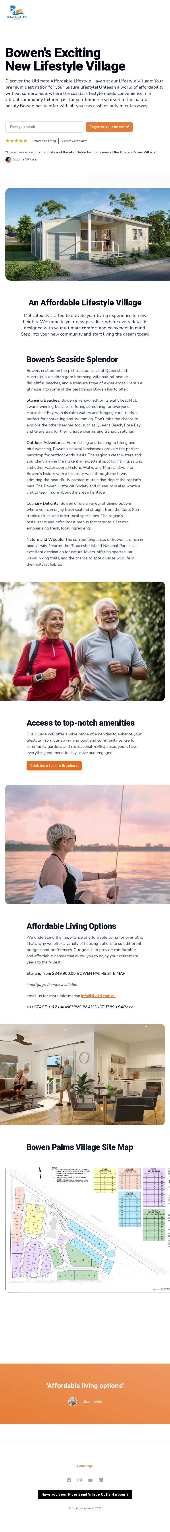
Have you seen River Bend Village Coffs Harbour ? (85, 1494)
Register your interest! (109, 127)
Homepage (85, 1466)
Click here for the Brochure (54, 766)
